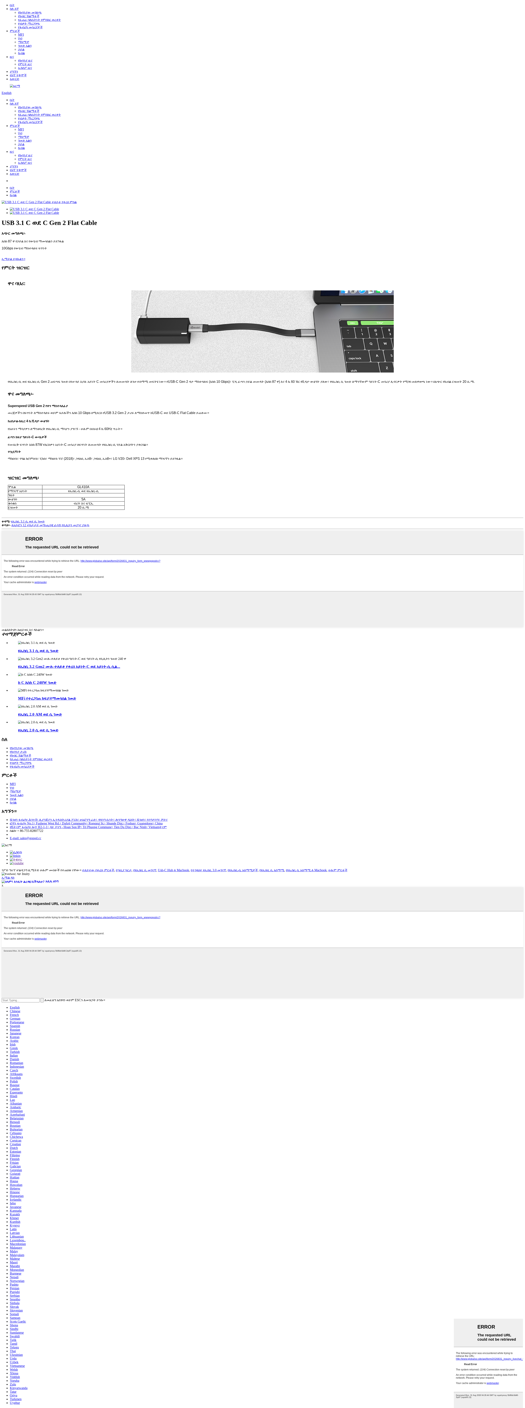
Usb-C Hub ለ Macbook (173, 870)
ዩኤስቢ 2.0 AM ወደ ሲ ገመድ (40, 714)
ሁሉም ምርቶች (337, 870)
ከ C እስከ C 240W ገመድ (37, 682)
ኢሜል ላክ (8, 877)
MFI (21, 34)
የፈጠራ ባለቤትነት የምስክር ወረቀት (39, 20)
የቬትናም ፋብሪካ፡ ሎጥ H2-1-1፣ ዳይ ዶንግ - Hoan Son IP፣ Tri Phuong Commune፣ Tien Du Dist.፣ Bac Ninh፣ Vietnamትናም (88, 827)
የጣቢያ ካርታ (124, 870)
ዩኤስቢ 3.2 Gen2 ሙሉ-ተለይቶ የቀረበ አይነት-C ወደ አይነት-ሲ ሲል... (69, 666)
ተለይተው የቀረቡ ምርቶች (98, 870)
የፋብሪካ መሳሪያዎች (30, 27)
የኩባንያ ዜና (25, 60)
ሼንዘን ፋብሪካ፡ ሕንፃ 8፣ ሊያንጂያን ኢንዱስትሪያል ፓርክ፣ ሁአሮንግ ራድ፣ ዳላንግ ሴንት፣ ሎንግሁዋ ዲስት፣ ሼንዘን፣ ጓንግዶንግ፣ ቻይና (89, 819)
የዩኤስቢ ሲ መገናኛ (144, 870)
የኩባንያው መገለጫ (30, 12)
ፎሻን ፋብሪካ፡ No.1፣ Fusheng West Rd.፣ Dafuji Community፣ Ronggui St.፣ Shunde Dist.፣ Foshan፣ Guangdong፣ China (86, 823)
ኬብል (21, 53)
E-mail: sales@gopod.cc (25, 838)
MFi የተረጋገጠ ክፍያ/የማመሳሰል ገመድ (47, 698)
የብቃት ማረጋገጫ (29, 23)
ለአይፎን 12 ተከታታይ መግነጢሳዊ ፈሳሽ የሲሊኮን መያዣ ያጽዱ (50, 525)
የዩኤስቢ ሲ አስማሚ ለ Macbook (306, 870)
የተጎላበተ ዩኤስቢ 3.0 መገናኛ (208, 870)
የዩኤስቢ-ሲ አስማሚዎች (243, 870)
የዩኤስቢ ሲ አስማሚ (271, 870)
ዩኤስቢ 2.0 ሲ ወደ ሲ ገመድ (38, 730)
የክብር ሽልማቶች (28, 16)
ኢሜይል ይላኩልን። (13, 259)
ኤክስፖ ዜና (25, 68)
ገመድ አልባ (24, 45)
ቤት (12, 5)
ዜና (12, 56)
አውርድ (14, 79)
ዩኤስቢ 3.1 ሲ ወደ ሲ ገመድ (28, 521)
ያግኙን (14, 71)
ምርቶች (15, 31)
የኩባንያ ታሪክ (18, 751)
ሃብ (20, 38)
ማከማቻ (23, 42)
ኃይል (21, 49)
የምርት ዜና (25, 64)
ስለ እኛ (14, 8)
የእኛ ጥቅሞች (18, 75)
